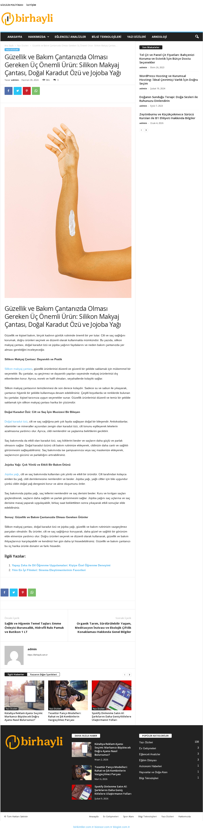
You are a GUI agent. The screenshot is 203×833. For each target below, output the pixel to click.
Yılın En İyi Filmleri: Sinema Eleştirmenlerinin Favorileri (49, 570)
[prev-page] (125, 674)
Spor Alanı (128, 816)
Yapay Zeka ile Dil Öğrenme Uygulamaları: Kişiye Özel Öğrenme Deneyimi (61, 565)
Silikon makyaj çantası (18, 368)
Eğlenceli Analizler (70, 37)
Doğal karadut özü (16, 421)
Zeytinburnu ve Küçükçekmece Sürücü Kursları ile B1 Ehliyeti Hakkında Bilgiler (167, 116)
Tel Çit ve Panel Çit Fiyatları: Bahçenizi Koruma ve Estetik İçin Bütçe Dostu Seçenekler (166, 58)
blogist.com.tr (121, 826)
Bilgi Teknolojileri (106, 37)
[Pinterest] (27, 91)
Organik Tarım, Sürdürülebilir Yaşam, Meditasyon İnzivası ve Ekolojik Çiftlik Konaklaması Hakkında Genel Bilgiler (103, 627)
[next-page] (129, 674)
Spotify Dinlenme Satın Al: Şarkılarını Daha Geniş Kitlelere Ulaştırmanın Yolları (111, 716)
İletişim (31, 4)
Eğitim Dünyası (148, 760)
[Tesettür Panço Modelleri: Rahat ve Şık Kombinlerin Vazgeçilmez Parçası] (68, 695)
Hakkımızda (37, 37)
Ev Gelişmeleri (147, 748)
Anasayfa (15, 37)
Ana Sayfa (9, 45)
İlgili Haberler (16, 674)
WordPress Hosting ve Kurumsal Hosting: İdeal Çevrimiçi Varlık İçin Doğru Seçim (168, 79)
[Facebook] (8, 91)
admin (15, 79)
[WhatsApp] (36, 91)
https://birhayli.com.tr (38, 655)
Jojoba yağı (12, 474)
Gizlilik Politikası (11, 4)
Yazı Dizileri (136, 37)
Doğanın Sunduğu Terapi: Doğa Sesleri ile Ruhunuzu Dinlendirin (168, 99)
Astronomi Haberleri (150, 766)
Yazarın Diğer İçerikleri (43, 674)
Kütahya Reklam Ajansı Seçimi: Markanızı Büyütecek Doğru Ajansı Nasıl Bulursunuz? (24, 716)
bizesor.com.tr (103, 826)
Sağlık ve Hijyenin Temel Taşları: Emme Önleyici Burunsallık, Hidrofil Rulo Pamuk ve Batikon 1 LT (34, 627)
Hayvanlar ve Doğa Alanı (153, 772)
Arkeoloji (159, 37)
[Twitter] (18, 91)
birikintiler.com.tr (83, 826)
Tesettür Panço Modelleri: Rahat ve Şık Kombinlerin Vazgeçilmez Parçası (64, 716)
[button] (196, 36)
